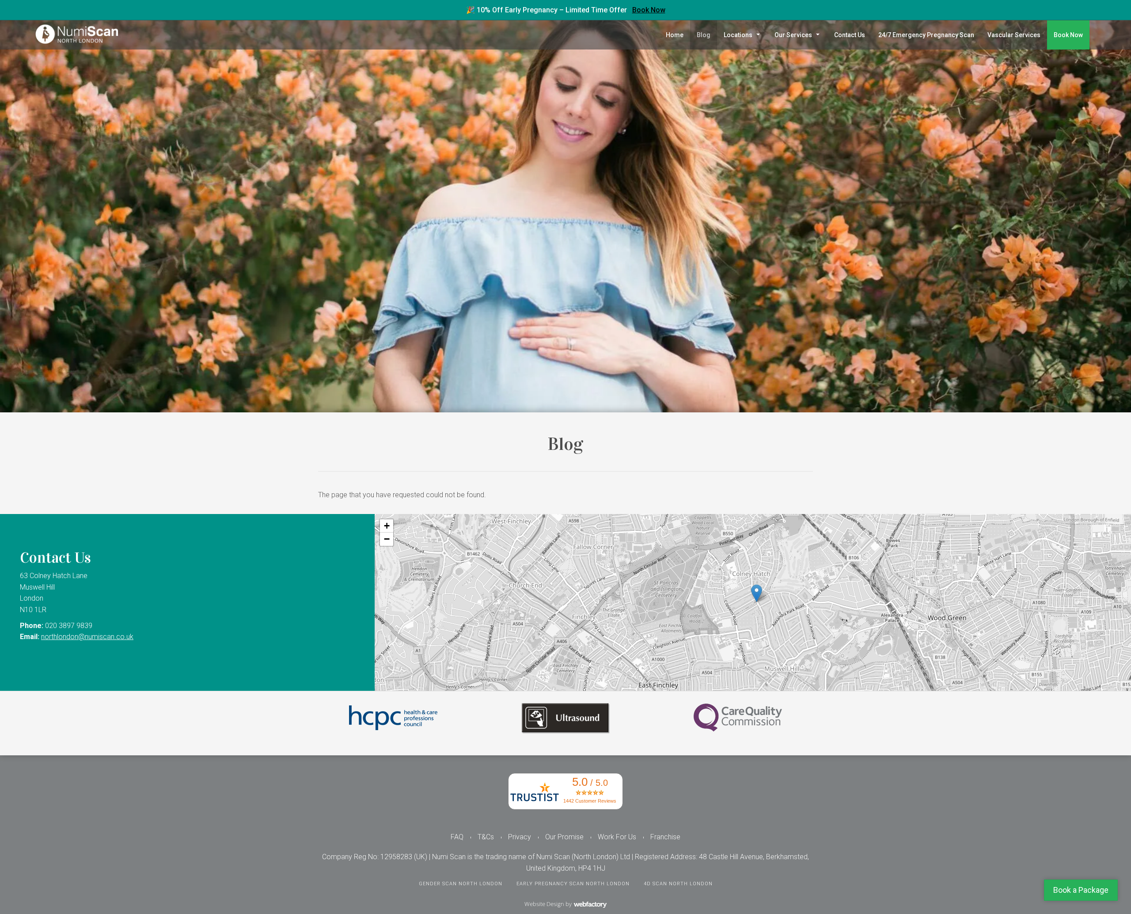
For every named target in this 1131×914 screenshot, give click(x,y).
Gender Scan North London (460, 884)
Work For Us (617, 837)
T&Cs (486, 837)
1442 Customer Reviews (589, 801)
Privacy (519, 837)
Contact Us (849, 34)
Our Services (793, 34)
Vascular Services (1013, 34)
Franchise (665, 837)
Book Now (648, 10)
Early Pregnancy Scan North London (573, 884)
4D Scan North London (678, 884)
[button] (756, 593)
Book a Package (1080, 890)
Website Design (544, 904)
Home (674, 34)
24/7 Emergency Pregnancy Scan (926, 34)
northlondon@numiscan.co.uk (87, 636)
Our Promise (564, 837)
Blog (703, 34)
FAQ (457, 837)
